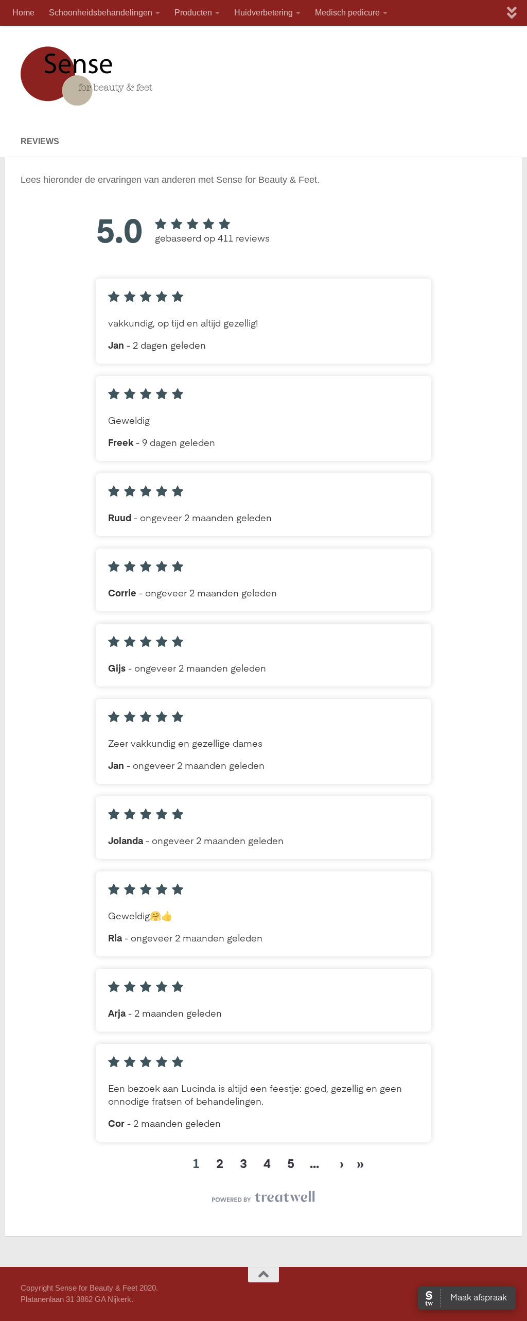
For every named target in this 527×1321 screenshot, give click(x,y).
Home (23, 12)
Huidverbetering (263, 12)
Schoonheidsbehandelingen (100, 12)
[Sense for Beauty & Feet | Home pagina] (87, 76)
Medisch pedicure (347, 12)
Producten (193, 12)
